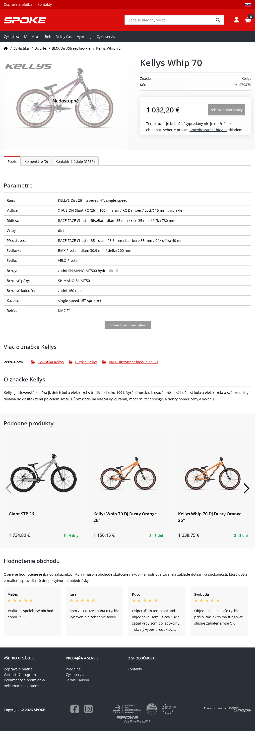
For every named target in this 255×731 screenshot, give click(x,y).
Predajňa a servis (82, 658)
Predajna (73, 669)
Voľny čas (64, 36)
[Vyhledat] (218, 20)
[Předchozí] (8, 488)
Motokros (32, 36)
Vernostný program (20, 674)
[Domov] (6, 48)
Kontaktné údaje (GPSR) (75, 161)
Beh (48, 36)
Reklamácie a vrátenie (22, 685)
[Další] (246, 488)
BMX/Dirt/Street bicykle (71, 48)
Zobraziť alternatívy (226, 109)
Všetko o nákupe (20, 658)
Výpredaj (84, 36)
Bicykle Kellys (86, 362)
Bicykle (40, 48)
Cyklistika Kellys (51, 362)
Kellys (246, 78)
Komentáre (36, 161)
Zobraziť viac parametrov (128, 325)
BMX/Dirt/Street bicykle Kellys (133, 362)
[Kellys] (17, 362)
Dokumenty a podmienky (24, 680)
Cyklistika (11, 36)
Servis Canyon (77, 680)
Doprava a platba (18, 4)
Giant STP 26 (21, 514)
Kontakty (44, 4)
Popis (12, 161)
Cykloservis (106, 36)
